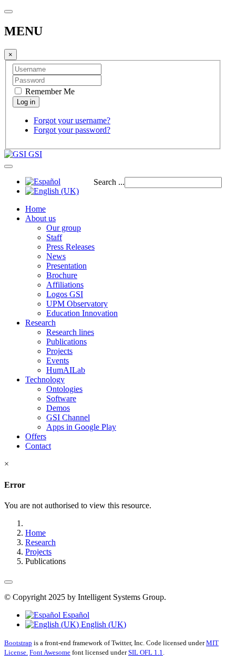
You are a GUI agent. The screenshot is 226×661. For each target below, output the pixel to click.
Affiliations (65, 284)
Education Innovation (82, 313)
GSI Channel (68, 417)
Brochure (61, 275)
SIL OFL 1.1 (145, 652)
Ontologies (64, 388)
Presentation (66, 265)
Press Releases (70, 246)
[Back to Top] (8, 582)
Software (61, 398)
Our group (63, 227)
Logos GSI (64, 294)
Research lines (70, 332)
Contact (38, 445)
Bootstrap (18, 643)
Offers (35, 436)
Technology (45, 379)
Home (35, 208)
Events (57, 360)
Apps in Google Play (81, 426)
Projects (59, 351)
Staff (54, 237)
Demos (58, 407)
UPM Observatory (77, 303)
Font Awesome (49, 652)
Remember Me (49, 91)
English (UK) (102, 624)
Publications (66, 341)
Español (74, 614)
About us (40, 218)
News (56, 256)
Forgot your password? (72, 129)
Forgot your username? (72, 120)
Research (40, 322)
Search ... (109, 181)
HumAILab (65, 370)
